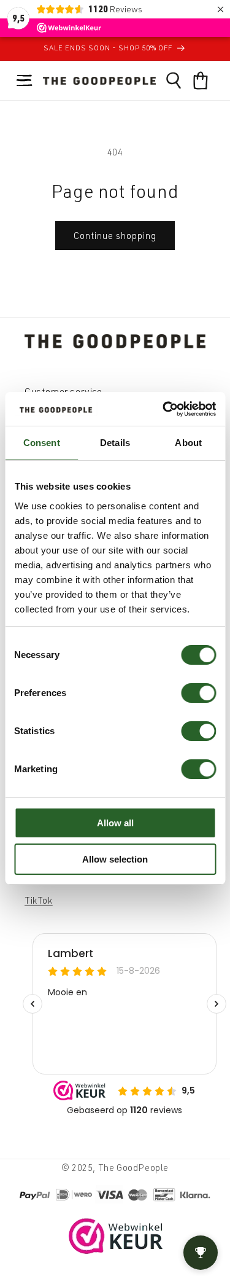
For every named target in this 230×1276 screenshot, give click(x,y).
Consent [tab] (41, 442)
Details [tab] (115, 442)
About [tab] (188, 442)
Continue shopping (115, 235)
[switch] (198, 693)
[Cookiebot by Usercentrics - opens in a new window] (164, 409)
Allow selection (115, 859)
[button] (24, 80)
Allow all (115, 823)
